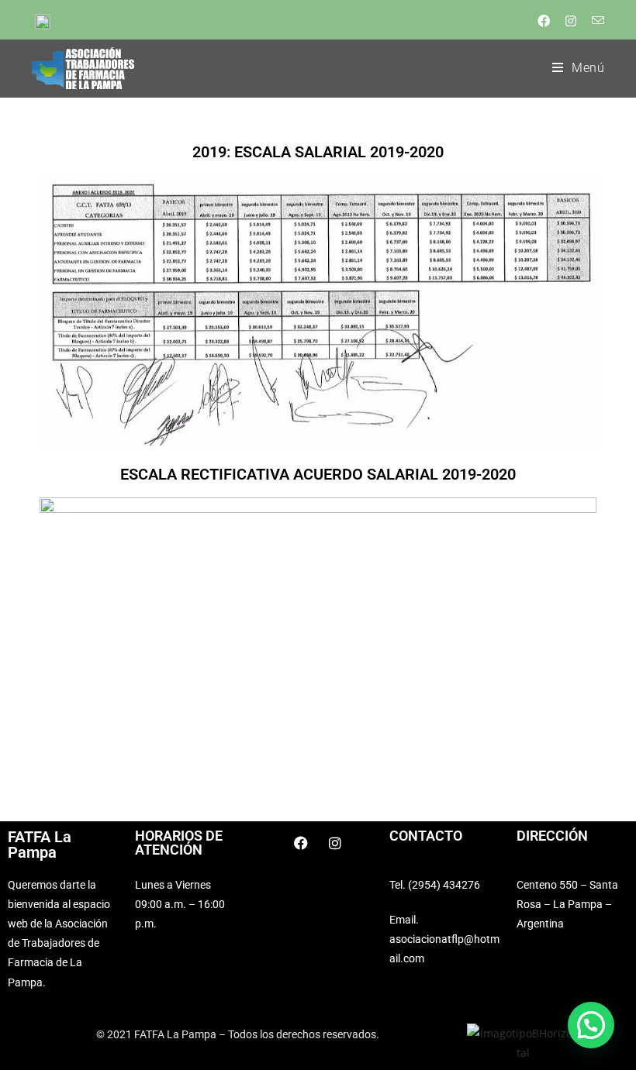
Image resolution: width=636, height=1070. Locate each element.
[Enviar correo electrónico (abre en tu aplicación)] (593, 21)
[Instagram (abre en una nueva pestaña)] (569, 21)
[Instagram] (335, 843)
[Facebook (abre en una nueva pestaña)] (542, 21)
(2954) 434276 (444, 885)
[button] (591, 1025)
